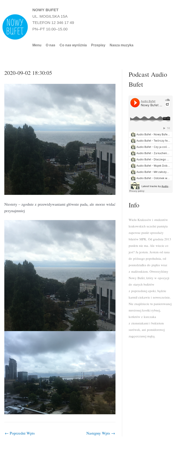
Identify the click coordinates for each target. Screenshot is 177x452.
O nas (50, 45)
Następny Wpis (100, 433)
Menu (36, 45)
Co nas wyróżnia (73, 45)
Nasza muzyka (121, 45)
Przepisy (98, 45)
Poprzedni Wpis (20, 433)
